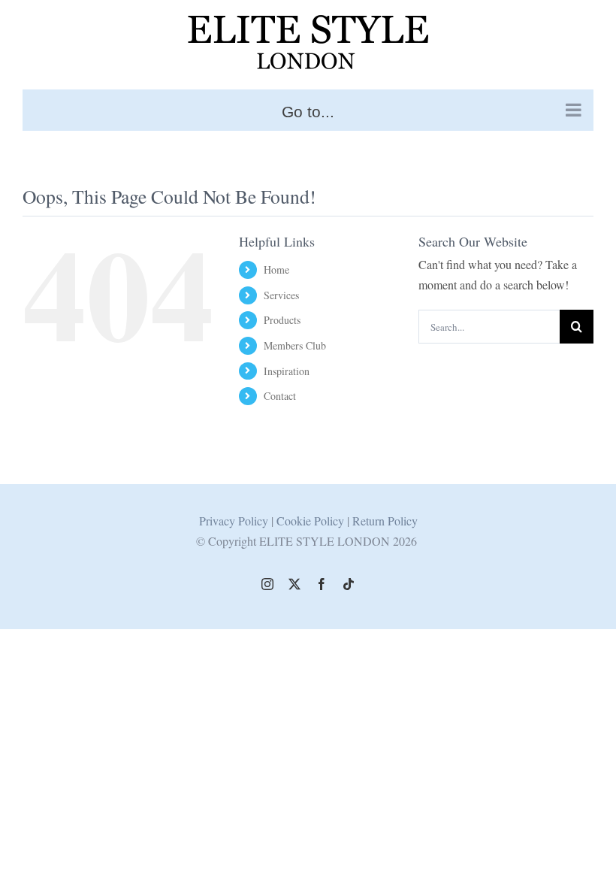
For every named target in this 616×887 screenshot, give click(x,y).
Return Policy (385, 520)
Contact (280, 396)
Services (281, 295)
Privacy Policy (233, 520)
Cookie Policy (311, 520)
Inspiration (287, 371)
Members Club (295, 345)
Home (276, 269)
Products (282, 320)
